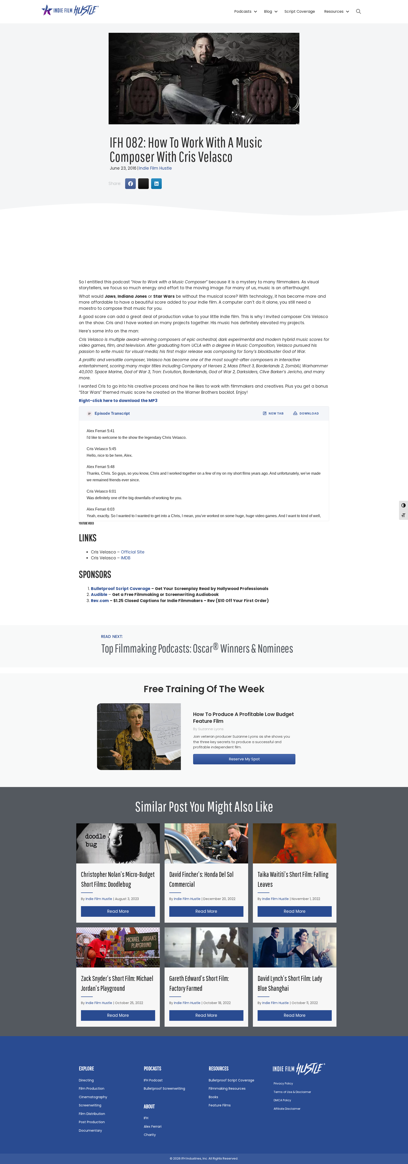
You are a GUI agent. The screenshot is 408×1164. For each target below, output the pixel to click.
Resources (334, 11)
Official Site (132, 552)
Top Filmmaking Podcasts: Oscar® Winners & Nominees (197, 648)
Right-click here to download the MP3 (118, 400)
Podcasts (242, 11)
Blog (268, 11)
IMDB (125, 558)
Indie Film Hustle (155, 168)
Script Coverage (300, 11)
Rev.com (100, 600)
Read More (131, 911)
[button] (255, 11)
